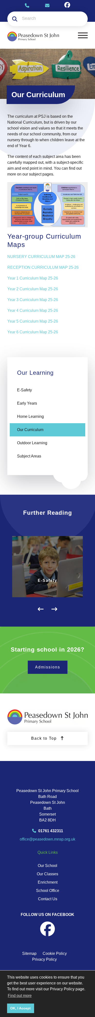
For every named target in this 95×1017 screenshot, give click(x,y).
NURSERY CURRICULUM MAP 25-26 (41, 257)
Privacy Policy (44, 959)
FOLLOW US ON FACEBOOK (47, 914)
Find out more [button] (20, 996)
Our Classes (47, 874)
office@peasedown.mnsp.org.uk (47, 839)
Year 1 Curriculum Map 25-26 (32, 278)
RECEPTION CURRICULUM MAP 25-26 (43, 267)
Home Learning (30, 416)
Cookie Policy (55, 953)
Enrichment (47, 882)
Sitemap (29, 953)
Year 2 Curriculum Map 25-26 (32, 289)
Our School (47, 866)
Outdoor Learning (32, 443)
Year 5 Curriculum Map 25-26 (32, 321)
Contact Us (47, 899)
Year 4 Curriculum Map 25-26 (32, 310)
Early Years (27, 403)
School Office (47, 890)
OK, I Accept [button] (20, 1008)
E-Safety (24, 390)
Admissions (47, 667)
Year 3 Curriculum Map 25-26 (32, 300)
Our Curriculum (30, 430)
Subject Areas (29, 456)
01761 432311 (50, 831)
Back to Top (44, 738)
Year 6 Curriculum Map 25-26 (32, 332)
